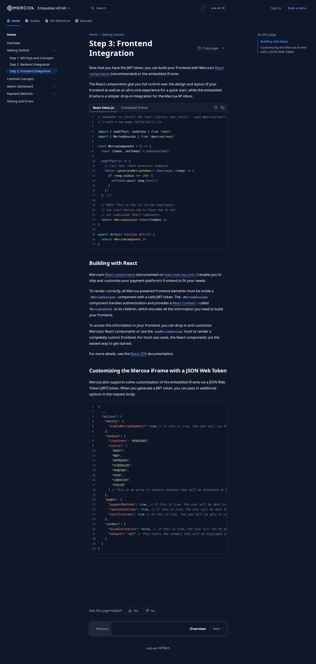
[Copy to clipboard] (223, 108)
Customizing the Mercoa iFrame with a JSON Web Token (284, 49)
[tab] (13, 21)
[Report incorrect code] (216, 108)
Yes (135, 611)
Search (150, 8)
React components (120, 274)
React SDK (138, 353)
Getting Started (113, 34)
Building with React (274, 41)
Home (93, 34)
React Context (183, 303)
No (153, 611)
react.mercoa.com (179, 274)
